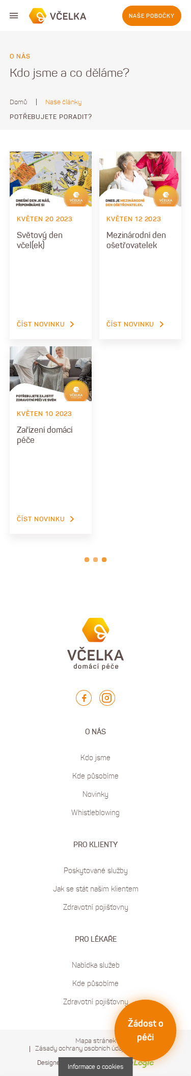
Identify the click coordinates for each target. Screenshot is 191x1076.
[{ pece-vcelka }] (58, 16)
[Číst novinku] (51, 179)
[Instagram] (107, 698)
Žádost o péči (145, 1030)
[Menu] (14, 16)
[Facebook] (84, 698)
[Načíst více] (95, 559)
